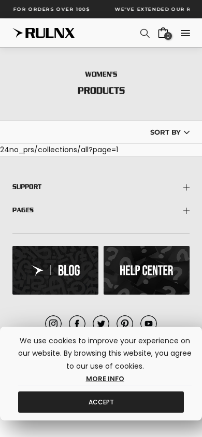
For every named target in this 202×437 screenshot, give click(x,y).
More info (105, 379)
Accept (101, 402)
